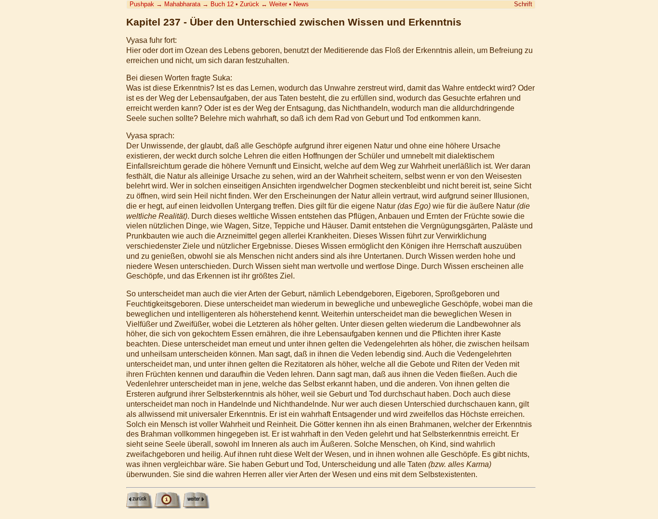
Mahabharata (182, 4)
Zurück (249, 4)
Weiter (278, 4)
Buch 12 (222, 4)
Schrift (523, 4)
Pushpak (142, 4)
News (301, 4)
